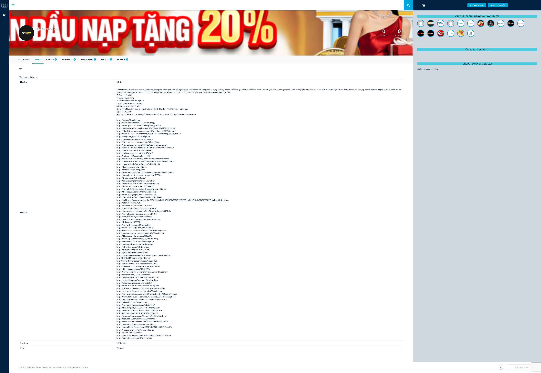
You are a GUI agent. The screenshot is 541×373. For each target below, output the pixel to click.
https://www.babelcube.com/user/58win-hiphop (138, 285)
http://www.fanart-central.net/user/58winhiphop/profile (141, 230)
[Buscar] (408, 5)
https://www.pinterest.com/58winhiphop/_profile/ (139, 125)
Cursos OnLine (4, 15)
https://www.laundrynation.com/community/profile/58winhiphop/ (145, 172)
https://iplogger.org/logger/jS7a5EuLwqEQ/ (136, 181)
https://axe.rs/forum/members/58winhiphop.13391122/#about (144, 335)
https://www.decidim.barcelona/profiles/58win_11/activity (142, 272)
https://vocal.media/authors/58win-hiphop (135, 241)
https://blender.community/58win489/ (133, 269)
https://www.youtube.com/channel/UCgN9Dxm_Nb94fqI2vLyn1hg (146, 128)
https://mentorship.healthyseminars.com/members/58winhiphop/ (145, 147)
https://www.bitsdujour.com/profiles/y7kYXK (136, 214)
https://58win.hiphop (134, 100)
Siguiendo (68, 59)
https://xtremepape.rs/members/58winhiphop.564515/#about (144, 255)
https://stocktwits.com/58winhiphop (133, 247)
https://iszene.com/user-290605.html (133, 249)
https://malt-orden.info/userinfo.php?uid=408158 (138, 164)
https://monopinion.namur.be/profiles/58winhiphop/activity (142, 145)
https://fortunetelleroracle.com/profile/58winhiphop (139, 291)
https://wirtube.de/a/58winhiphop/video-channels (139, 219)
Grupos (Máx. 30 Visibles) (477, 63)
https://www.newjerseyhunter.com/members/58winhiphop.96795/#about (149, 133)
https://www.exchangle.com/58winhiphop (135, 227)
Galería (122, 59)
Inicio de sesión (498, 5)
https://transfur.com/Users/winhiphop (133, 274)
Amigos (51, 59)
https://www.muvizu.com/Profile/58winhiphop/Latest (140, 310)
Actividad (24, 59)
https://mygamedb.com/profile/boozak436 (135, 139)
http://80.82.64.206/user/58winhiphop (133, 258)
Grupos (106, 59)
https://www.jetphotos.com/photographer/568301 (139, 175)
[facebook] (501, 367)
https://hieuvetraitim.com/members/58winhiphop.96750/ (142, 299)
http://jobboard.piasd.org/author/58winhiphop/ (137, 313)
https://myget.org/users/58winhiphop (133, 136)
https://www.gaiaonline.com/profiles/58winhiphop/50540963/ (144, 211)
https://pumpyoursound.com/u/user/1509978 (136, 208)
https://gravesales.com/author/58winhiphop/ (136, 318)
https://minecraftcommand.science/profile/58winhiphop (141, 288)
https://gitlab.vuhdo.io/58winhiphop (132, 252)
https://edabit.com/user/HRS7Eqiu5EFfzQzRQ (137, 263)
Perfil (38, 59)
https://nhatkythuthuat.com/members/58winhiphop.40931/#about (146, 131)
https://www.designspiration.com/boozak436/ (137, 194)
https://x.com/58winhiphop (128, 120)
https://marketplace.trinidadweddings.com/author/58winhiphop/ (145, 161)
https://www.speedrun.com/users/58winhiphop (137, 238)
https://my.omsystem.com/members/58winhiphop (138, 142)
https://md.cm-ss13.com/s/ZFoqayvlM (133, 156)
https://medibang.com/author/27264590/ (135, 150)
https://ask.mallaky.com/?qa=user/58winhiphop (137, 280)
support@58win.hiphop (132, 103)
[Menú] (13, 5)
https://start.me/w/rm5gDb (128, 203)
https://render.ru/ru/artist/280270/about (134, 205)
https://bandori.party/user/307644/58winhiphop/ (138, 307)
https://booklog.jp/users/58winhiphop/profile (136, 192)
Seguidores (88, 59)
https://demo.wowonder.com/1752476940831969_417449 (142, 321)
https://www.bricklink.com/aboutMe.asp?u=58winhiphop (141, 189)
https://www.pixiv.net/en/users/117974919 (136, 305)
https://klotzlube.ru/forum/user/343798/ (134, 236)
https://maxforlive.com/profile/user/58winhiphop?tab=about (143, 158)
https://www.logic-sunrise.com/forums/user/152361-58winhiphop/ (146, 296)
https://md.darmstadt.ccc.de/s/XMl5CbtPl (135, 153)
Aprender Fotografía (79, 367)
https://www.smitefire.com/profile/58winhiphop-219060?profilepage (147, 294)
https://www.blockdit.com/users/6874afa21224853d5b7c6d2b (144, 327)
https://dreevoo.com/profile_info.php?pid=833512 (138, 266)
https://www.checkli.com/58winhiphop (134, 225)
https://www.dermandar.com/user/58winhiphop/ (138, 277)
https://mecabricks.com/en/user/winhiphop (135, 330)
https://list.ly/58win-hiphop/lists (131, 169)
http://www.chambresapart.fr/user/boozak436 (137, 261)
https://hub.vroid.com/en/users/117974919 (136, 186)
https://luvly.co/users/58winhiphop (132, 167)
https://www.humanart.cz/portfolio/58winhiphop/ (138, 183)
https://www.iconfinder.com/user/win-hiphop (136, 324)
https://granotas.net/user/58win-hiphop (134, 338)
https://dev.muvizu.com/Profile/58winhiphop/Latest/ (140, 197)
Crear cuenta (477, 5)
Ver (20, 68)
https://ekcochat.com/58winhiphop (132, 302)
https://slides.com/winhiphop (129, 332)
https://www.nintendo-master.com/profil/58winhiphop (140, 233)
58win (119, 89)
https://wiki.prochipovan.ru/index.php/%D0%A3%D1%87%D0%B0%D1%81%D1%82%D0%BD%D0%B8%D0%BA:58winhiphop (173, 200)
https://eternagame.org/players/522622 (134, 283)
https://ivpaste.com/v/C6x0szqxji (131, 178)
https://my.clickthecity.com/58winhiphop (134, 216)
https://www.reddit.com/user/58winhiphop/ (136, 122)
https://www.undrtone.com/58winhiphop (135, 244)
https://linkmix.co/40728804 (129, 222)
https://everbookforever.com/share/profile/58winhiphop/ (141, 316)
